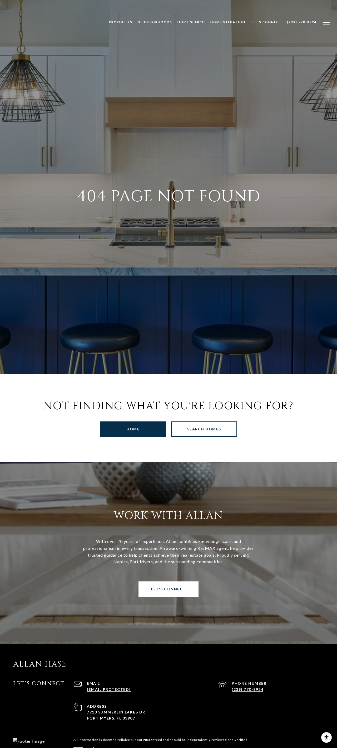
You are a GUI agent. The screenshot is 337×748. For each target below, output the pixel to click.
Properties (120, 22)
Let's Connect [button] (168, 589)
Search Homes (204, 429)
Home (133, 429)
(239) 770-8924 (247, 689)
